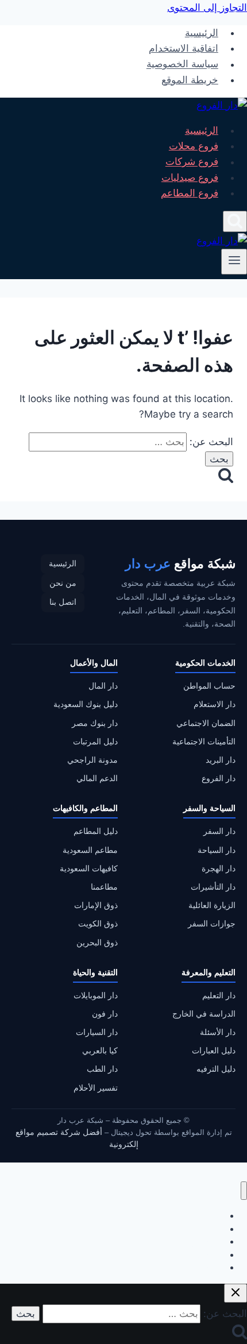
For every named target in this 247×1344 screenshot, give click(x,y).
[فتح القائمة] (234, 261)
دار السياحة (217, 850)
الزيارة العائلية (212, 905)
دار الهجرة (219, 868)
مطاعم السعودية (90, 850)
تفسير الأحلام (96, 1088)
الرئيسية (201, 32)
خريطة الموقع (189, 80)
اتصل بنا (62, 602)
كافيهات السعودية (89, 868)
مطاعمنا (104, 887)
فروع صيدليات (189, 177)
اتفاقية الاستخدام (183, 48)
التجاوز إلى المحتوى (207, 7)
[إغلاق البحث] (235, 1293)
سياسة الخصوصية (182, 64)
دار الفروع (219, 778)
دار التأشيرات (213, 887)
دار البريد (221, 760)
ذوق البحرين (97, 943)
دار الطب (102, 1069)
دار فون (105, 1014)
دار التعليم (219, 995)
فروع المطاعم (189, 193)
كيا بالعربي (100, 1050)
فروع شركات (191, 162)
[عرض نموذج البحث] (235, 221)
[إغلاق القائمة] (244, 1190)
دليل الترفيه (216, 1069)
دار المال (103, 686)
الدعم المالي (97, 778)
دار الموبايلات (96, 995)
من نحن (62, 583)
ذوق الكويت (98, 924)
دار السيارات (97, 1032)
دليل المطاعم (96, 831)
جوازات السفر (212, 924)
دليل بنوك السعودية (85, 704)
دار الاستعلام (215, 704)
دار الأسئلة (218, 1032)
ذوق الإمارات (96, 905)
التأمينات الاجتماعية (204, 741)
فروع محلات (193, 146)
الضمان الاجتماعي (206, 723)
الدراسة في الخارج (204, 1014)
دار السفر (219, 831)
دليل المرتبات (95, 741)
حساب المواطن (209, 686)
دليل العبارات (214, 1050)
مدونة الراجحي (92, 760)
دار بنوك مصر (95, 723)
